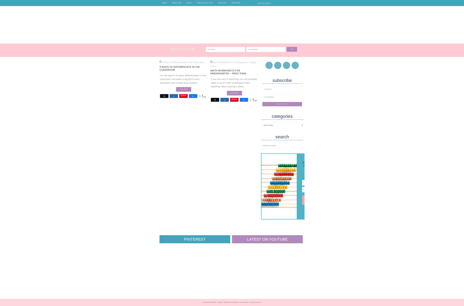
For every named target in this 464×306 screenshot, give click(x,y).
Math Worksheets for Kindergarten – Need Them (228, 72)
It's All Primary (232, 22)
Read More (183, 89)
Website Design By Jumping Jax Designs (233, 302)
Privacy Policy (256, 302)
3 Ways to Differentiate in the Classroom (180, 68)
